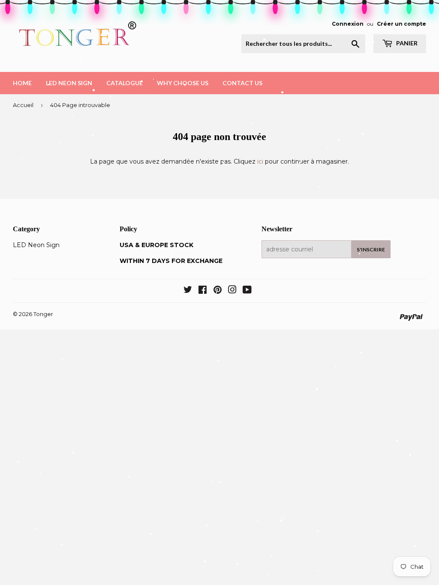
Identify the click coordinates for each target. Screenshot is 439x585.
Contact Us (242, 83)
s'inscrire (371, 249)
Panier (406, 43)
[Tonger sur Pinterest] (217, 291)
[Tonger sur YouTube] (247, 291)
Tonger (43, 313)
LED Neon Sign (69, 83)
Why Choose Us (182, 83)
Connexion (348, 24)
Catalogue (124, 83)
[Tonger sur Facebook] (202, 291)
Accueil (23, 104)
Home (22, 83)
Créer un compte (401, 24)
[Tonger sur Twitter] (187, 291)
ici (260, 161)
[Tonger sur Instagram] (232, 291)
